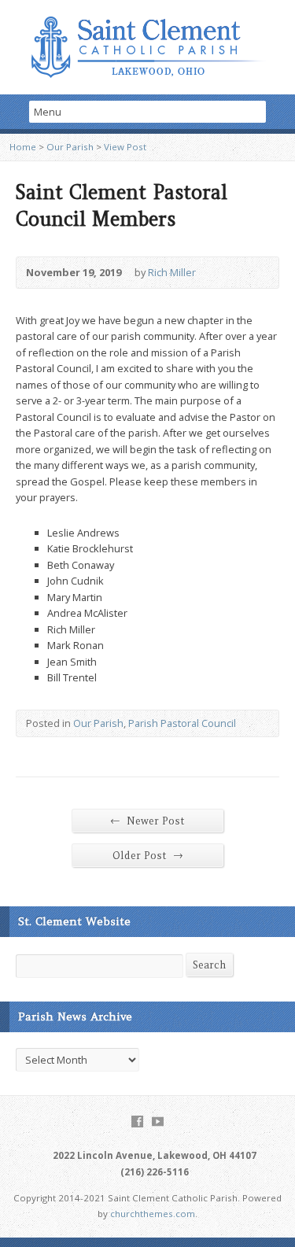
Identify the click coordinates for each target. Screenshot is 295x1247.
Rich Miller (172, 272)
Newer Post (147, 821)
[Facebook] (137, 1121)
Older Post (147, 855)
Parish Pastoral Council (182, 723)
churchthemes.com (152, 1213)
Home (22, 147)
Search (209, 965)
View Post (125, 147)
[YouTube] (158, 1121)
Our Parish (70, 147)
